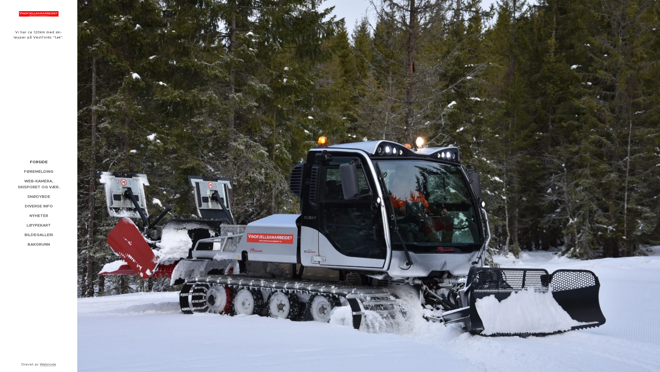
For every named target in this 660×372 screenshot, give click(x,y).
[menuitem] (39, 162)
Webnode (48, 364)
